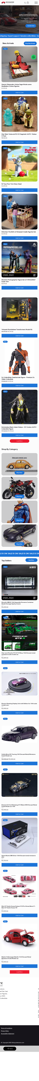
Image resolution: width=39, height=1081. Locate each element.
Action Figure (19, 505)
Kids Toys (19, 529)
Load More (19, 441)
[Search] (25, 3)
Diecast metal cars (19, 458)
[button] (28, 3)
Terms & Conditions (6, 1028)
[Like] (33, 57)
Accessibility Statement (7, 1033)
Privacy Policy (5, 1031)
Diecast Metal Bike (19, 481)
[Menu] (36, 2)
